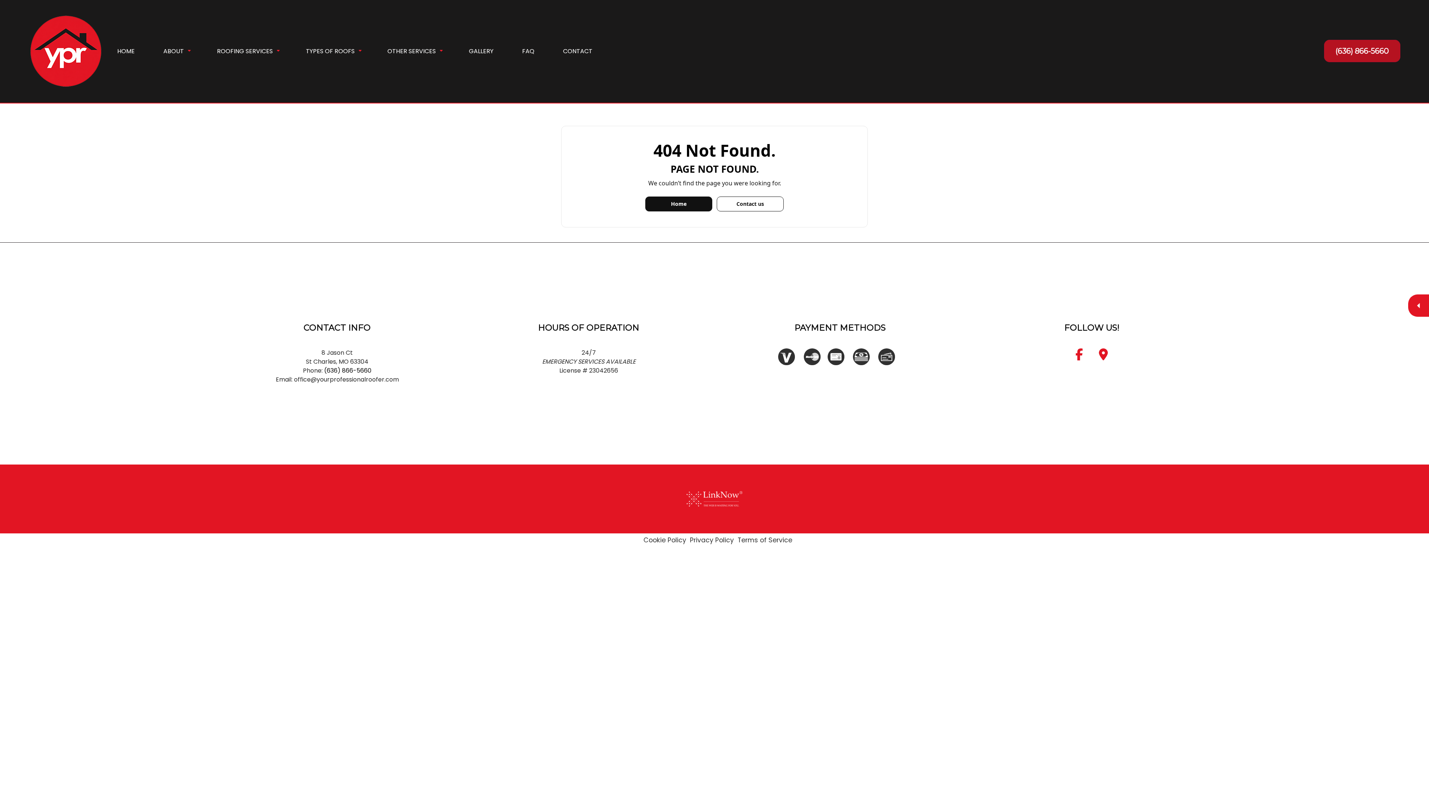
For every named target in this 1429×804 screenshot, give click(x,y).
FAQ (528, 51)
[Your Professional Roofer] (66, 51)
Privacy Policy (712, 540)
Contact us (750, 203)
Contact (577, 51)
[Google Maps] (1103, 356)
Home (126, 51)
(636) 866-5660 (1362, 51)
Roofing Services (245, 51)
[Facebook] (1079, 356)
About (173, 51)
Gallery (481, 51)
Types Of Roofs (330, 51)
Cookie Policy (664, 540)
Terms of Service (765, 540)
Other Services (411, 51)
